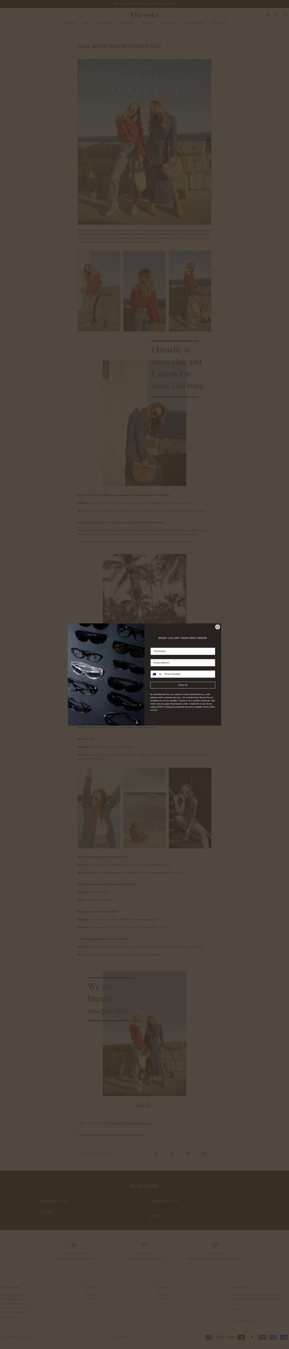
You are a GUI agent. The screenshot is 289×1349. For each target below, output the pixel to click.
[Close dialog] (218, 627)
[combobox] (156, 674)
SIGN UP (183, 685)
